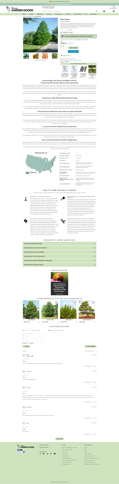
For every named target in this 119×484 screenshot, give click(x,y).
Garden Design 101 (89, 460)
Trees (24, 14)
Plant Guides (88, 453)
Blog (85, 447)
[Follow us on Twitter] (43, 454)
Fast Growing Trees (90, 462)
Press (86, 451)
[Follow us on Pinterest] (51, 454)
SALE (86, 14)
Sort (86, 351)
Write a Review (92, 347)
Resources (93, 14)
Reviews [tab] (25, 343)
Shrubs (31, 14)
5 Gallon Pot (70, 43)
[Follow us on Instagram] (47, 454)
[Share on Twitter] (66, 61)
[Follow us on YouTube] (55, 454)
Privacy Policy (66, 464)
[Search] (96, 11)
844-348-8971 (113, 8)
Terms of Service (67, 462)
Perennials (40, 14)
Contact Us (65, 455)
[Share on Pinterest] (68, 61)
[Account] (104, 11)
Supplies (68, 14)
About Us (64, 451)
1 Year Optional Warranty (69, 460)
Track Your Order (67, 449)
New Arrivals (77, 14)
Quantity (62, 45)
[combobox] (69, 11)
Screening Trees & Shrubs (91, 464)
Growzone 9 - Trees (30, 16)
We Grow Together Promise (70, 447)
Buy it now (73, 51)
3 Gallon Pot (63, 43)
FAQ (85, 449)
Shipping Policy (66, 458)
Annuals (48, 14)
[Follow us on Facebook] (40, 454)
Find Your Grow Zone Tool (91, 458)
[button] (78, 30)
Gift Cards (65, 453)
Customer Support (89, 455)
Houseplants (58, 14)
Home (24, 16)
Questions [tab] (31, 343)
